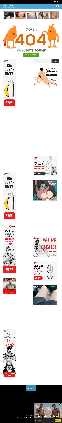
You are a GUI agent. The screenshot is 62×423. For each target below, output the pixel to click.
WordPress (26, 417)
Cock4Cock (30, 415)
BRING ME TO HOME (31, 54)
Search (55, 61)
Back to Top (31, 389)
